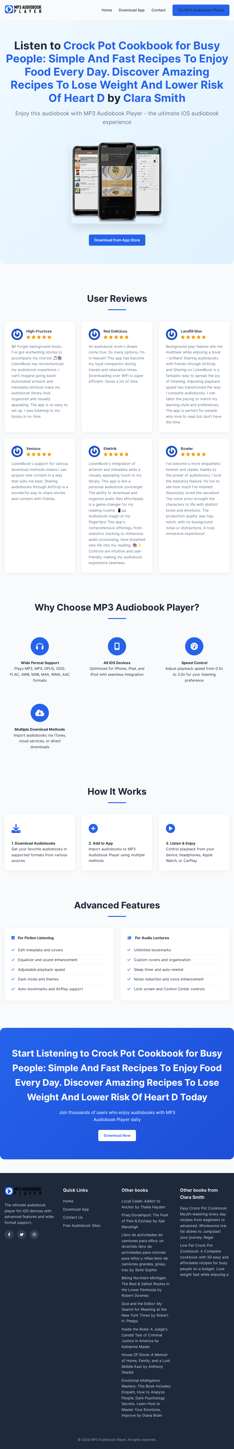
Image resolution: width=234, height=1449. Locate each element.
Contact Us (73, 1217)
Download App (132, 10)
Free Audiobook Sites (81, 1225)
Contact (159, 10)
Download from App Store (117, 240)
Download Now (117, 1135)
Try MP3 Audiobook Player (201, 10)
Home (107, 10)
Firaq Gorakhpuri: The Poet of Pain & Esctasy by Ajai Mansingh (145, 1221)
